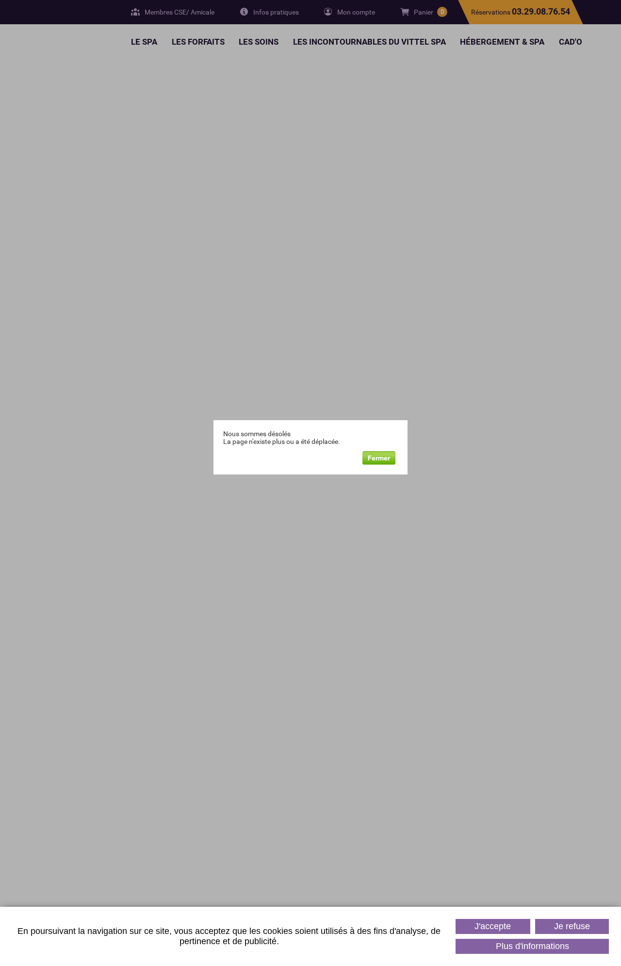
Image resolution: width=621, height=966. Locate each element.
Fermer (379, 458)
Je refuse (572, 926)
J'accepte (492, 926)
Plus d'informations (532, 946)
